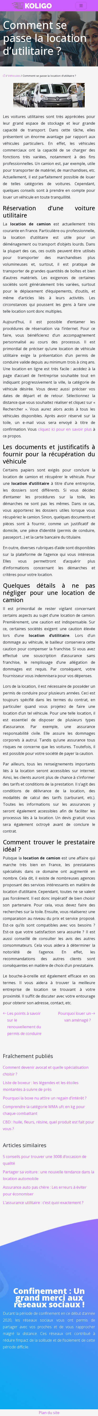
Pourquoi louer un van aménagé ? (74, 1017)
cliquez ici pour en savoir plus (65, 429)
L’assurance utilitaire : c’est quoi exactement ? (43, 1202)
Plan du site (49, 1412)
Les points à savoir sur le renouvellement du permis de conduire (24, 1023)
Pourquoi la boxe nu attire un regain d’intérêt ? (45, 1098)
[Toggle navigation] (81, 5)
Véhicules (14, 75)
